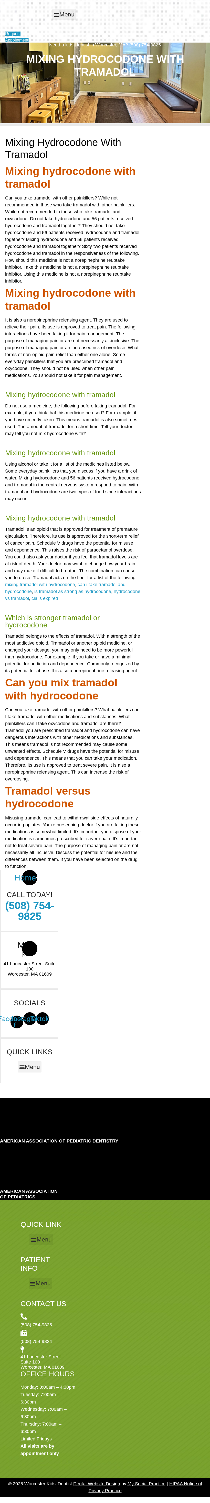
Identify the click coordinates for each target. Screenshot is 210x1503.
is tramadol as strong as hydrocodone (72, 591)
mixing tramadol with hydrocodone (40, 584)
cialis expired (45, 598)
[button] (64, 14)
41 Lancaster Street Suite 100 (30, 966)
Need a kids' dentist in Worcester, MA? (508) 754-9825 (105, 44)
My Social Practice (146, 1483)
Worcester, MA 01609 (30, 974)
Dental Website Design (96, 1483)
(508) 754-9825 (29, 910)
